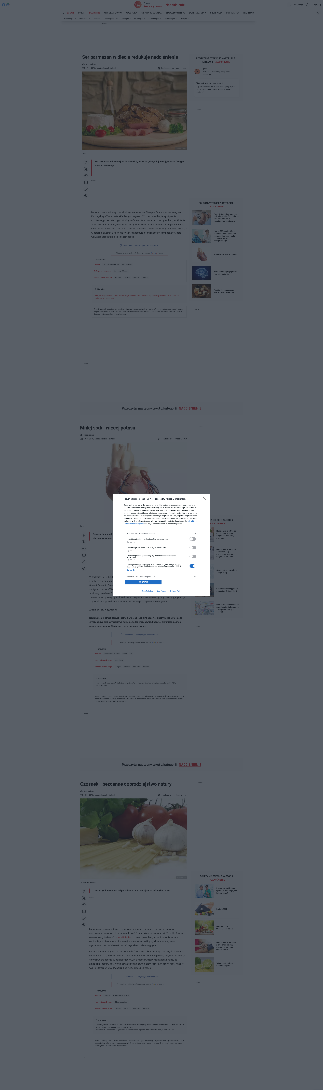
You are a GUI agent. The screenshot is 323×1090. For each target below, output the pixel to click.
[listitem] (161, 533)
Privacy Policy (175, 591)
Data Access (161, 591)
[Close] (205, 499)
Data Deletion (147, 591)
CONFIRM (143, 582)
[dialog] (161, 545)
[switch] (193, 539)
